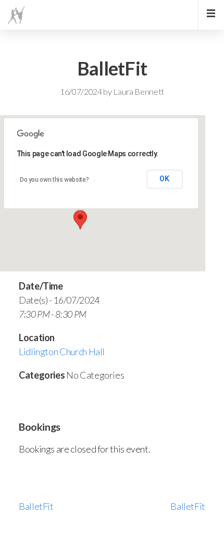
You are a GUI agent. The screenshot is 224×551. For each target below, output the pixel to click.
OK (164, 178)
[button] (80, 220)
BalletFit (36, 506)
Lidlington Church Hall (62, 351)
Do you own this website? (54, 179)
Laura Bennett (138, 91)
